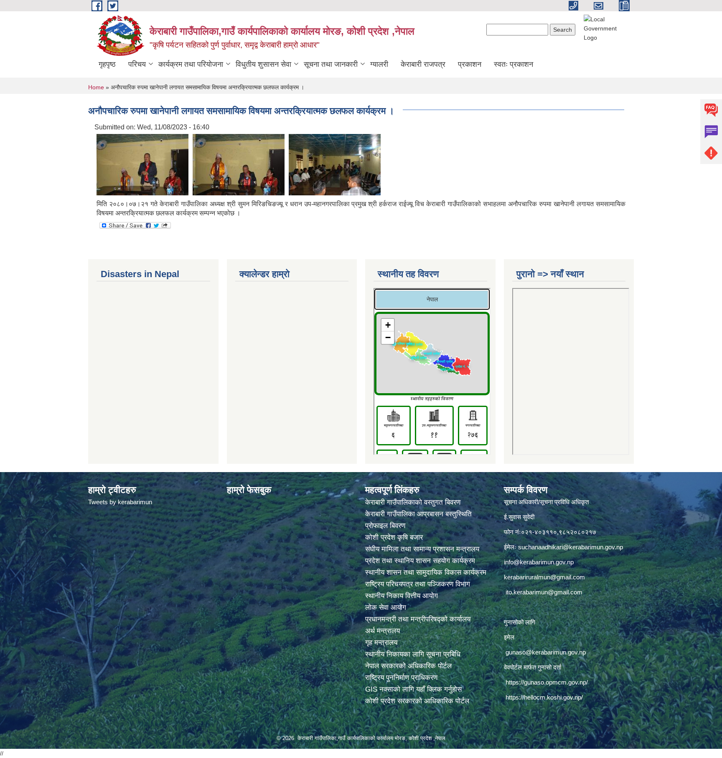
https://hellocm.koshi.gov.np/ (544, 697)
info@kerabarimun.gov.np (539, 562)
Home (96, 87)
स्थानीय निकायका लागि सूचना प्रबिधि (412, 654)
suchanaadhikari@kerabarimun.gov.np (570, 547)
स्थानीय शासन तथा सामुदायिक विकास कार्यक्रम (425, 572)
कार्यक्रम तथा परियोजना (190, 64)
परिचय (137, 64)
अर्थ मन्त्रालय (382, 631)
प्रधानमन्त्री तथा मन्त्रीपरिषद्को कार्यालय (419, 619)
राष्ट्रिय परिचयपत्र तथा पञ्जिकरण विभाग (418, 584)
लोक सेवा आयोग (386, 607)
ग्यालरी (379, 64)
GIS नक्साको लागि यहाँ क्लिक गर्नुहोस (413, 689)
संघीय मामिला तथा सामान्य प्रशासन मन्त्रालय (423, 549)
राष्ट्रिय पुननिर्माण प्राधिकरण (401, 678)
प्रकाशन (469, 64)
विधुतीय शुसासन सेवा (263, 64)
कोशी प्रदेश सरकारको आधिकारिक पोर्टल (417, 701)
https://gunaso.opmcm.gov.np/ (547, 682)
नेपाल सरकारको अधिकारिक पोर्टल (408, 666)
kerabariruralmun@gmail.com (544, 577)
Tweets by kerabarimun (120, 501)
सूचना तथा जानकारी (331, 64)
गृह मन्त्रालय (381, 643)
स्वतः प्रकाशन (513, 64)
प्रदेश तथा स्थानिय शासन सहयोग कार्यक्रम (421, 561)
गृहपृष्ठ (107, 64)
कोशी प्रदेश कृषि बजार (395, 537)
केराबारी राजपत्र (423, 64)
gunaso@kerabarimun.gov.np (546, 652)
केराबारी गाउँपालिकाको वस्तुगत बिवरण (414, 502)
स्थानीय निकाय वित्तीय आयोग (402, 596)
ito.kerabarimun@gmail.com (544, 592)
